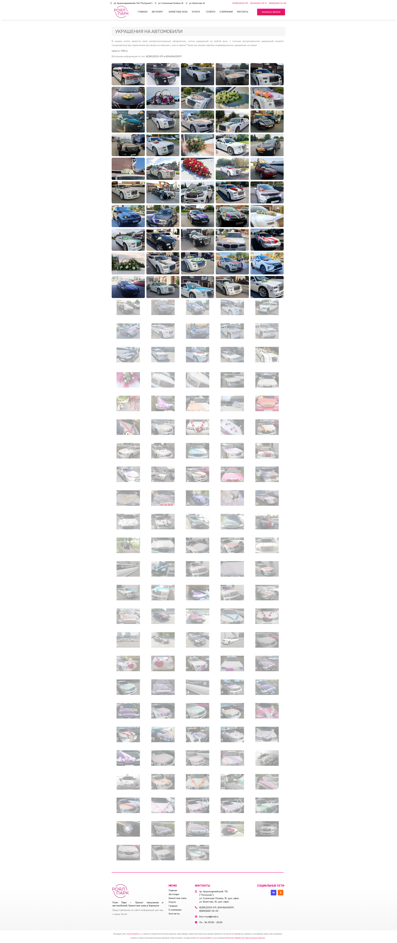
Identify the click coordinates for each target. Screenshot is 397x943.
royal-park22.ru (133, 934)
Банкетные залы (178, 12)
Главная (142, 12)
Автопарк (157, 12)
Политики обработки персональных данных (245, 938)
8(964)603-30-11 (258, 3)
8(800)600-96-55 (277, 3)
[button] (271, 12)
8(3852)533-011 (240, 3)
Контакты (242, 12)
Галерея (210, 12)
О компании (226, 12)
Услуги (196, 12)
